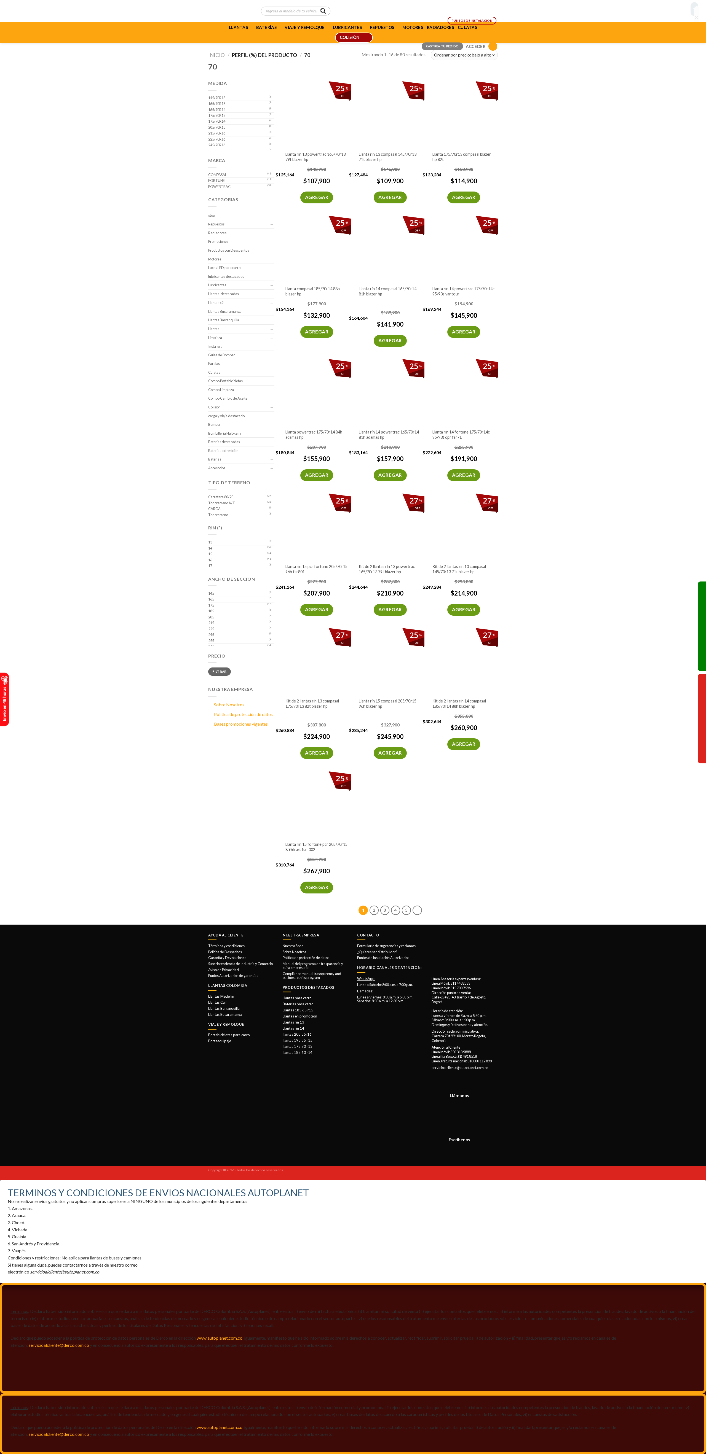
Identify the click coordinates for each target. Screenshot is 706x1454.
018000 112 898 (479, 1061)
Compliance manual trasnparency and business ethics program (312, 975)
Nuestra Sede (293, 946)
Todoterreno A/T (221, 503)
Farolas (214, 363)
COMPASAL (217, 175)
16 (210, 560)
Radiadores (217, 233)
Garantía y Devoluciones (227, 957)
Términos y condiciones (226, 946)
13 (210, 542)
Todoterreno (218, 515)
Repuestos (216, 224)
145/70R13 (216, 98)
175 (211, 605)
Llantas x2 (215, 302)
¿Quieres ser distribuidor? (377, 952)
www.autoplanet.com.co (219, 1337)
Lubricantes (217, 285)
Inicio (216, 55)
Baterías (266, 27)
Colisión (214, 407)
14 (210, 548)
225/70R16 (216, 139)
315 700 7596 (460, 988)
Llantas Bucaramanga (225, 311)
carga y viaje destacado (226, 416)
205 (211, 617)
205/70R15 (216, 127)
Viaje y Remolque (305, 27)
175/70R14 (216, 121)
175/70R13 (216, 115)
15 (210, 554)
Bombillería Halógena (224, 433)
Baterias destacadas (224, 442)
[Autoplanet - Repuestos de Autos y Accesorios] (230, 11)
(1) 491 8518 (467, 1056)
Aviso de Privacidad (223, 970)
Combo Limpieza (221, 389)
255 (211, 641)
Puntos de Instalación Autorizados (383, 957)
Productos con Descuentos (228, 250)
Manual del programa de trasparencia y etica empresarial (313, 966)
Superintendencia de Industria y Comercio (240, 964)
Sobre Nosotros (229, 704)
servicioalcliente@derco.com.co (59, 1345)
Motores (214, 259)
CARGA (214, 509)
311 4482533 (460, 983)
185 (211, 611)
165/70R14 (216, 109)
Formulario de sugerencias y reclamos (386, 946)
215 (211, 623)
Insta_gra (215, 346)
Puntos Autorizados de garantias (233, 975)
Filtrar (219, 671)
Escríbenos (459, 1139)
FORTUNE (216, 180)
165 (211, 599)
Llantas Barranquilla (223, 320)
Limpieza (215, 337)
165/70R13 (216, 103)
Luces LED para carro (224, 267)
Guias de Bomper (221, 355)
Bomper (214, 424)
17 (210, 566)
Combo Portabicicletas (225, 381)
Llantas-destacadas (223, 294)
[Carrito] (492, 46)
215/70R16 (216, 133)
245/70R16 (216, 145)
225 (211, 629)
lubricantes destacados (226, 276)
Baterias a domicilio (223, 450)
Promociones (218, 241)
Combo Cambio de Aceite (227, 398)
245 (211, 634)
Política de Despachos (225, 952)
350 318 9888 (460, 1052)
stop (211, 215)
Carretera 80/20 (220, 497)
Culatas (214, 372)
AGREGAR (317, 197)
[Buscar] (323, 11)
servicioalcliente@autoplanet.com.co (460, 1067)
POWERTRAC (219, 186)
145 (211, 593)
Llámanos (459, 1095)
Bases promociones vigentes (241, 723)
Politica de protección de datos (243, 714)
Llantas (238, 27)
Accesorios (216, 468)
